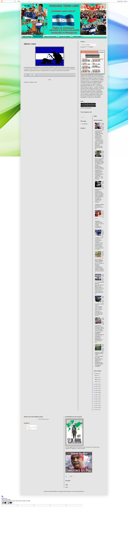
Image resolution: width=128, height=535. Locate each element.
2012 (96, 407)
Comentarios (28, 428)
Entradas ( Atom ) (33, 82)
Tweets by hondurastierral (86, 108)
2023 (96, 384)
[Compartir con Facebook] (36, 75)
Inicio (50, 79)
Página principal (27, 36)
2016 (96, 399)
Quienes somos (38, 36)
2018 (96, 394)
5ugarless (69, 491)
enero (96, 381)
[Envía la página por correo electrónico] (28, 74)
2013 (96, 405)
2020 (96, 390)
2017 (96, 396)
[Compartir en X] (34, 75)
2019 (96, 392)
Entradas (28, 426)
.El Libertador (85, 123)
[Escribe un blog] (32, 75)
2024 (96, 373)
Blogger (82, 491)
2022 (96, 386)
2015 (96, 401)
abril (96, 375)
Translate (91, 47)
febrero (96, 379)
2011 (96, 409)
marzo (96, 377)
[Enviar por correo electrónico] (30, 75)
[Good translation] (4, 502)
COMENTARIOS (77, 36)
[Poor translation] (10, 502)
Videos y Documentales (50, 36)
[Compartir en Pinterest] (38, 75)
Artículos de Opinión (64, 36)
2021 (96, 388)
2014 (96, 403)
